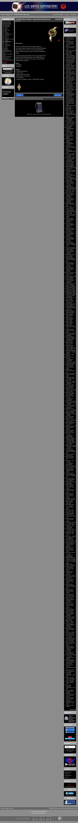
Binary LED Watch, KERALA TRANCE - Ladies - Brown (70, 323)
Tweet (70, 740)
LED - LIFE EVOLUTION (7, 34)
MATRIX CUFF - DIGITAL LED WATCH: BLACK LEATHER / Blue (39, 114)
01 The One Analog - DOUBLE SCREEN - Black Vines (70, 699)
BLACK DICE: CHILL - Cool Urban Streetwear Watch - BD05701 (70, 479)
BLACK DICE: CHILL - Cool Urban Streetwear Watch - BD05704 (70, 393)
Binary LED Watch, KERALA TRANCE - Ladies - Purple (70, 319)
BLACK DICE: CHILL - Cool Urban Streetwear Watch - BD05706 (70, 386)
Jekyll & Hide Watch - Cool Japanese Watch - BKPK (70, 629)
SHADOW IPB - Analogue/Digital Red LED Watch (71, 151)
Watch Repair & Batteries (7, 56)
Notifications (68, 712)
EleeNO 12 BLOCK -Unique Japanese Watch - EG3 (70, 326)
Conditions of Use (68, 775)
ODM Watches (5, 49)
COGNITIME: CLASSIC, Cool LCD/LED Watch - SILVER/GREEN (70, 159)
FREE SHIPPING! (69, 755)
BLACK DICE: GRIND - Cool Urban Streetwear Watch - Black (70, 618)
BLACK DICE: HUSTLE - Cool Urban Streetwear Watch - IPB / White (70, 639)
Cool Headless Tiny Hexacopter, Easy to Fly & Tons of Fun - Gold (70, 530)
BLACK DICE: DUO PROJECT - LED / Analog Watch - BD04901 (71, 420)
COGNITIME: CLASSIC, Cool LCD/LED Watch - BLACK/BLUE (70, 155)
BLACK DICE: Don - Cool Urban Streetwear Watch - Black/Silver (70, 402)
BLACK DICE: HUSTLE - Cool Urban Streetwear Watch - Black (70, 576)
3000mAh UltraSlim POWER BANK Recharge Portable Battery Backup (71, 188)
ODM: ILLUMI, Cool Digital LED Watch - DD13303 (69, 140)
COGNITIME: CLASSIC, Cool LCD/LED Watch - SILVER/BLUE (70, 334)
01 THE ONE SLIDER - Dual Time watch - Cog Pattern (70, 643)
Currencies (67, 743)
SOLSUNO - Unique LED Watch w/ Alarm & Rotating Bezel (70, 90)
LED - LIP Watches (5, 35)
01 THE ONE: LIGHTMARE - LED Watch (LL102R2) (69, 652)
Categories (6, 19)
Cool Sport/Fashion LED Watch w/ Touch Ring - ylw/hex (70, 374)
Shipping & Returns (68, 772)
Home (2, 14)
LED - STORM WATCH (16, 14)
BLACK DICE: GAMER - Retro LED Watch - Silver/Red (70, 424)
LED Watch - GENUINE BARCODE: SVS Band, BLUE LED (70, 171)
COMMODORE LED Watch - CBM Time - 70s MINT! (70, 204)
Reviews (67, 26)
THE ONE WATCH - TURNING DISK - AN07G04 (70, 573)
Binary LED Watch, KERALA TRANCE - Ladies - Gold (70, 343)
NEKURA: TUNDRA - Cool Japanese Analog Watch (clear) (70, 229)
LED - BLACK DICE (6, 30)
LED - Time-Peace (5, 44)
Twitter (70, 789)
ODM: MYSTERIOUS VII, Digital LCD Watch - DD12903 (71, 427)
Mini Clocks (4, 62)
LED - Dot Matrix (5, 32)
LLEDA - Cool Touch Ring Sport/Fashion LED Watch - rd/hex (71, 51)
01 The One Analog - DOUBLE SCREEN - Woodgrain (70, 691)
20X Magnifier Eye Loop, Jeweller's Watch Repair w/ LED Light (70, 308)
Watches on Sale (5, 58)
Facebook (70, 798)
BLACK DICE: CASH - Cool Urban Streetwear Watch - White (70, 378)
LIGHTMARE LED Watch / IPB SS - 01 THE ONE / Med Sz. (70, 561)
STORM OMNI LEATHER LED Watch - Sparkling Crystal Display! (71, 295)
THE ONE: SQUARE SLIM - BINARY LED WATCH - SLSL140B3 (70, 595)
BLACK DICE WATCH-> (6, 21)
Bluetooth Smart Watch (6, 22)
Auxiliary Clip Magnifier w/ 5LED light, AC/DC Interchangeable (71, 118)
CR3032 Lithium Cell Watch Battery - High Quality (70, 702)
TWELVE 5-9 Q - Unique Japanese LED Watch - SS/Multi (70, 215)
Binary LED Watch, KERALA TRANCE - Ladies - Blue (70, 502)
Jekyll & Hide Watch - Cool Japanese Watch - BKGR (70, 490)
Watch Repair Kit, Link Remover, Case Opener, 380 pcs (70, 147)
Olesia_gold (26, 14)
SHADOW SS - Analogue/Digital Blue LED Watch (70, 128)
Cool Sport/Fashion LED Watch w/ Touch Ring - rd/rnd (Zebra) (70, 406)
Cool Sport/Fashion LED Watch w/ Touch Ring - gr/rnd (70, 48)
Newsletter (5, 87)
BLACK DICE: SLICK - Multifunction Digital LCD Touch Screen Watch (70, 439)
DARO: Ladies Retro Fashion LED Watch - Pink (70, 458)
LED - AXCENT (5, 27)
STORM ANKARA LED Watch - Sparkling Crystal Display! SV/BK (71, 179)
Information (67, 769)
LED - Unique (4, 46)
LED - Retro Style (5, 37)
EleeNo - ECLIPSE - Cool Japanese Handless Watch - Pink (70, 273)
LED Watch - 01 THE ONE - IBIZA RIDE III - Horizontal (70, 695)
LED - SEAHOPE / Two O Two (8, 39)
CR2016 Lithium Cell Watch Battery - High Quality (70, 103)
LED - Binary (4, 29)
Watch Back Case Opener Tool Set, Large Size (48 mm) (70, 175)
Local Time (67, 781)
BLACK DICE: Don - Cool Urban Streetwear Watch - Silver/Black (70, 446)
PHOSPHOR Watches (6, 50)
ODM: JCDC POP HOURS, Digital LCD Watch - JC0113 (70, 132)
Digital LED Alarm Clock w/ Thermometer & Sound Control (71, 114)
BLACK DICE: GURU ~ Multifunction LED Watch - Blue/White (70, 414)
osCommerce (42, 813)
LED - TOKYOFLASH (6, 45)
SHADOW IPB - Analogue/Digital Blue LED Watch (70, 143)
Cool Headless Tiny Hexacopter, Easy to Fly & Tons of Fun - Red (70, 122)
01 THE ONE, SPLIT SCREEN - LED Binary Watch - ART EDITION (70, 679)
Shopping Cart (68, 35)
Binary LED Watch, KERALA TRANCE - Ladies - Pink (70, 315)
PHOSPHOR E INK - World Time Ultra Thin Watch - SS (70, 39)
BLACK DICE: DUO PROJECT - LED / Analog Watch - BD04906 (71, 390)
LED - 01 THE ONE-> (6, 26)
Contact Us (67, 777)
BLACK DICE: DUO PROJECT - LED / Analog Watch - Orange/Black (71, 410)
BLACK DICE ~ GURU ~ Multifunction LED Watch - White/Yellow (70, 382)
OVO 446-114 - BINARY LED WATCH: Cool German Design (70, 526)
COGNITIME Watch (6, 25)
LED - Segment (5, 40)
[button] (58, 14)
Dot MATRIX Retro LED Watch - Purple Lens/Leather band (70, 84)
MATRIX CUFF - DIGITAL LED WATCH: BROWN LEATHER (70, 609)
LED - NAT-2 (4, 36)
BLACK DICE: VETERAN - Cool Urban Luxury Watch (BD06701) (70, 537)
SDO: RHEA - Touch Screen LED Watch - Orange (70, 520)
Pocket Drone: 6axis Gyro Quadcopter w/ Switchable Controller (70, 99)
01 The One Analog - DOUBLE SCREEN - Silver (70, 682)
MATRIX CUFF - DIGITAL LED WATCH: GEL (70, 371)
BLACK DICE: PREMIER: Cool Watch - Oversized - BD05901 (71, 352)
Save (71, 737)
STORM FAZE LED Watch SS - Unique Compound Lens (69, 301)
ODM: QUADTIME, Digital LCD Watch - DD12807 (69, 136)
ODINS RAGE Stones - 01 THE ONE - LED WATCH (70, 533)
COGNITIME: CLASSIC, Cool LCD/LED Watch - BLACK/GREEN (70, 443)
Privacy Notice (67, 773)
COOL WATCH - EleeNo (6, 59)
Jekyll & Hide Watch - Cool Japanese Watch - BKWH (70, 330)
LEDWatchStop (43, 811)
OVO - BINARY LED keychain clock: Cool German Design (70, 636)
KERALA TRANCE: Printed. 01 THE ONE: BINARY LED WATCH (70, 311)
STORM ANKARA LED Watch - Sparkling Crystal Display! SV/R (71, 167)
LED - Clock (4, 31)
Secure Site (5, 75)
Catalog (7, 14)
